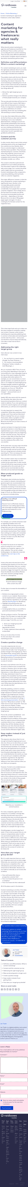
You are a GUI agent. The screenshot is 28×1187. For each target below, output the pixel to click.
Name (2, 1076)
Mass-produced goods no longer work (14, 973)
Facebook (5, 940)
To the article (8, 516)
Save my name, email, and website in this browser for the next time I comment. (13, 1102)
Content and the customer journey (13, 968)
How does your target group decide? (14, 982)
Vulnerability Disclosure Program (20, 1167)
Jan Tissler (16, 950)
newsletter (7, 942)
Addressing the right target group (13, 970)
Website (2, 1092)
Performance (3, 1127)
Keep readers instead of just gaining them (11, 979)
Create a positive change (10, 975)
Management (3, 1133)
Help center (20, 1130)
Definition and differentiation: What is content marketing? (15, 964)
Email (2, 1084)
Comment (3, 1054)
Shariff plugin (12, 601)
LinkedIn (12, 940)
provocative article (11, 655)
